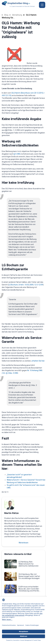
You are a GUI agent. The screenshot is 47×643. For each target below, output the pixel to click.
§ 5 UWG (17, 154)
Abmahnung (17, 15)
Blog (6, 15)
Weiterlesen (23, 543)
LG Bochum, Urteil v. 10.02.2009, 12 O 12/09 (26, 285)
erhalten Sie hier (38, 361)
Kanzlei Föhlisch (30, 6)
